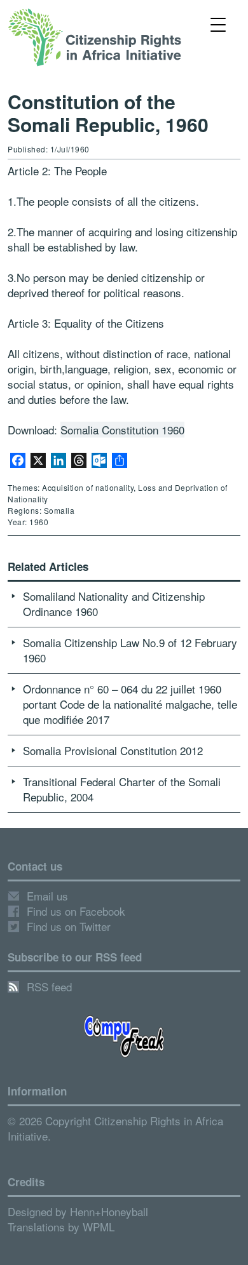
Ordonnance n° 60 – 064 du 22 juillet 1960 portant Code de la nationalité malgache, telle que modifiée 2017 (130, 704)
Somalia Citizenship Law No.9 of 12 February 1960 (130, 650)
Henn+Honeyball (109, 1211)
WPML (98, 1227)
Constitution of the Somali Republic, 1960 (108, 113)
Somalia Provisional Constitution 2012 (113, 750)
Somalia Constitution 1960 (122, 430)
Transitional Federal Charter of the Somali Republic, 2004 (122, 789)
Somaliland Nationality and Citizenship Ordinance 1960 (114, 603)
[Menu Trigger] (218, 23)
